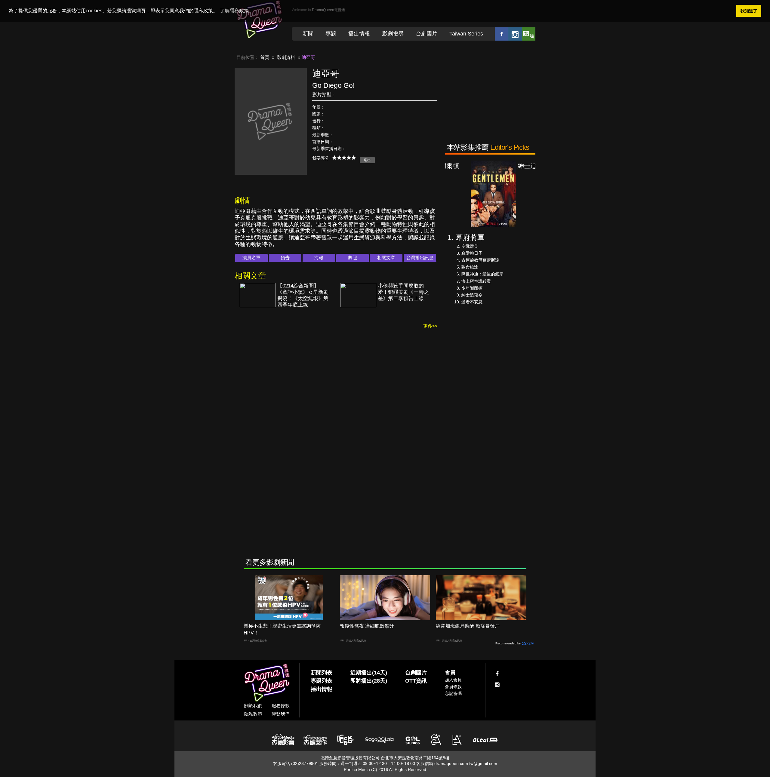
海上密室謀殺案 (476, 281)
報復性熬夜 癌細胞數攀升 (367, 625)
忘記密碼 (453, 693)
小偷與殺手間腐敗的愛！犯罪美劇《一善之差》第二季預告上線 (403, 292)
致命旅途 (469, 267)
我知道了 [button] (749, 10)
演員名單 (251, 257)
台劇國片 (426, 34)
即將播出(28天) (368, 681)
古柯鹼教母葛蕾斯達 (480, 260)
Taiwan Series (466, 34)
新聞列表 (321, 673)
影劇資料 (286, 57)
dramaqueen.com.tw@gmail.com (465, 763)
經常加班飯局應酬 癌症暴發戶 (468, 625)
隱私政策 (253, 714)
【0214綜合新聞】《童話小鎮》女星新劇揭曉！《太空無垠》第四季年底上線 (302, 295)
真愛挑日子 (471, 253)
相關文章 (386, 257)
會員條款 (453, 686)
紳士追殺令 (471, 295)
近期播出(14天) (368, 673)
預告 (285, 257)
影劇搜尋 (393, 34)
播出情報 (359, 34)
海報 (318, 257)
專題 (330, 34)
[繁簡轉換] (528, 34)
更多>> (430, 326)
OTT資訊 (416, 681)
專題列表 (321, 681)
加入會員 (453, 679)
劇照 (352, 257)
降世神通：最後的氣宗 (482, 274)
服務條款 (281, 705)
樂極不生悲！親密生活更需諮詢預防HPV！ (282, 629)
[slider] (344, 157)
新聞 (308, 34)
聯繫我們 (281, 714)
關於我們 (253, 705)
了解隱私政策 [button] (234, 10)
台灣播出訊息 (419, 257)
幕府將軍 (470, 237)
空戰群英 (469, 246)
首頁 (264, 57)
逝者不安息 (471, 301)
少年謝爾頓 (471, 288)
